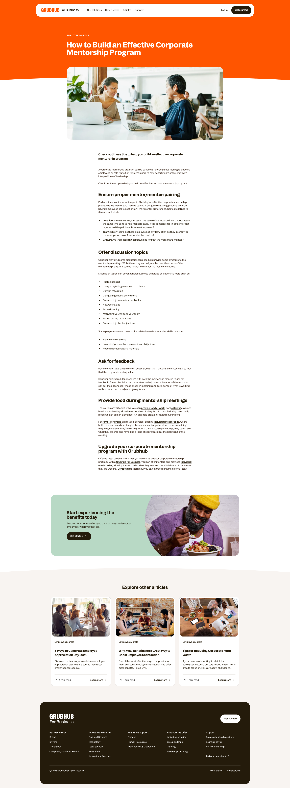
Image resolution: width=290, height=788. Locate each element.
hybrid (118, 421)
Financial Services (98, 737)
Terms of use (215, 770)
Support (139, 10)
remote (107, 421)
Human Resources (137, 742)
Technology (95, 742)
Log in (224, 10)
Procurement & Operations (141, 746)
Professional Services (99, 756)
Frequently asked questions (220, 737)
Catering (171, 746)
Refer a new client (216, 756)
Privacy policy (233, 770)
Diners (53, 737)
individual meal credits (166, 421)
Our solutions (94, 10)
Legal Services (96, 746)
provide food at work (153, 408)
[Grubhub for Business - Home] (60, 10)
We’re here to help (215, 746)
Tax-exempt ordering (177, 751)
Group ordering (175, 742)
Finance (132, 737)
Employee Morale (78, 35)
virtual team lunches (132, 411)
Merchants (55, 746)
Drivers (53, 742)
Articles (127, 10)
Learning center (214, 742)
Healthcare (94, 751)
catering (176, 408)
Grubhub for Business (128, 461)
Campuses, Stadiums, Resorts (64, 751)
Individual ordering (176, 737)
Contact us (124, 468)
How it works (112, 10)
